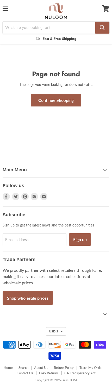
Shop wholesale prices (27, 297)
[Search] (102, 28)
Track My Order (91, 367)
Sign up (80, 239)
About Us (41, 367)
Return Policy (64, 367)
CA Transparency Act (80, 373)
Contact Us (25, 373)
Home (8, 367)
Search (23, 367)
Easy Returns (49, 373)
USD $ (53, 331)
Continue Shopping (56, 100)
